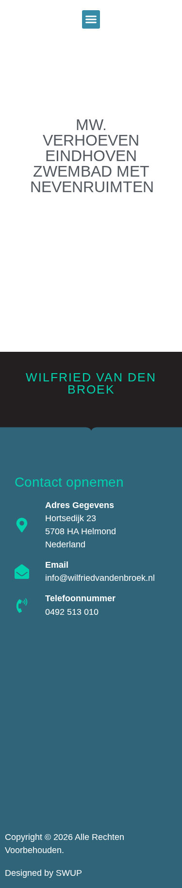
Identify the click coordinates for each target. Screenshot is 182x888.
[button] (91, 19)
